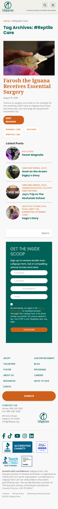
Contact (5, 494)
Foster (7, 369)
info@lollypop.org (10, 421)
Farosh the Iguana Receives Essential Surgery (27, 86)
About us (8, 375)
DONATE (29, 396)
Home (6, 21)
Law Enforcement (44, 358)
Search (45, 233)
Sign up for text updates (23, 304)
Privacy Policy (18, 494)
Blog (37, 363)
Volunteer (9, 363)
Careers (38, 375)
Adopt (7, 358)
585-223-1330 (16, 408)
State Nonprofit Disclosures (38, 494)
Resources (9, 380)
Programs (40, 369)
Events (7, 386)
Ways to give (41, 380)
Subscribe (29, 330)
